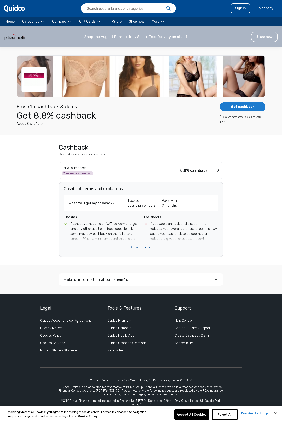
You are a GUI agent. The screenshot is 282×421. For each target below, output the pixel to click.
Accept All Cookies (192, 414)
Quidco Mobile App (120, 335)
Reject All (224, 414)
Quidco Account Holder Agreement (65, 321)
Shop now (264, 37)
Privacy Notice (51, 328)
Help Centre (183, 321)
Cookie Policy (87, 416)
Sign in (240, 8)
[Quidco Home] (14, 8)
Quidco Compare (119, 328)
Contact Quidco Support (192, 328)
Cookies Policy (51, 335)
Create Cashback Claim (192, 335)
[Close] (275, 413)
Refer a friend (117, 350)
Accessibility (184, 343)
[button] (141, 36)
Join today (265, 8)
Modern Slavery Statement (60, 350)
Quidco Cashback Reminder (127, 343)
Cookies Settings (52, 343)
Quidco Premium (119, 321)
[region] (141, 413)
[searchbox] (128, 8)
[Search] (168, 8)
